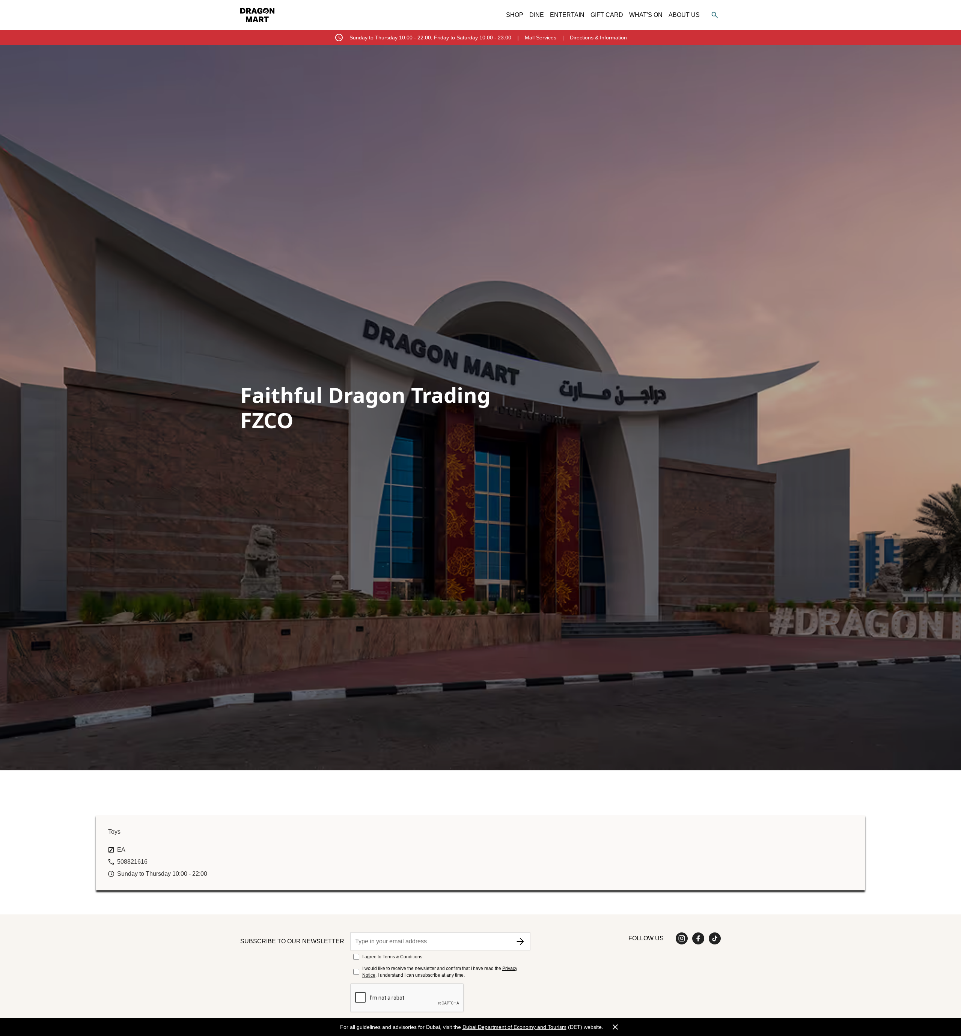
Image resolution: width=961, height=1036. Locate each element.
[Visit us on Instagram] (682, 938)
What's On (646, 15)
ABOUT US (684, 15)
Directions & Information (598, 38)
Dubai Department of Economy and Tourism (514, 1027)
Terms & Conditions (402, 956)
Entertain (567, 15)
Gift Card (606, 15)
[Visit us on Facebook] (698, 938)
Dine (536, 15)
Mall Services (540, 38)
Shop (514, 15)
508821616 (132, 862)
